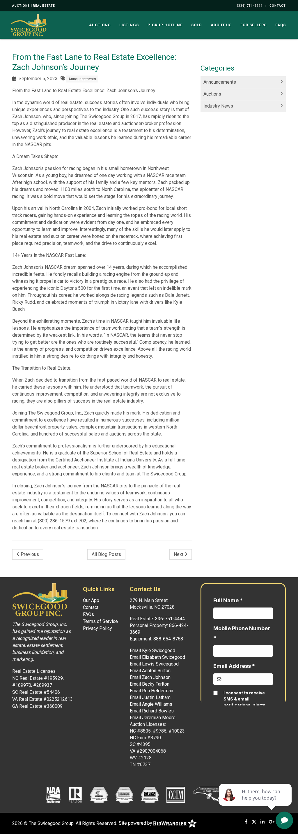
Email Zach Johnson (150, 677)
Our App (91, 600)
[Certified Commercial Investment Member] (175, 794)
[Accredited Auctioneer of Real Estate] (124, 794)
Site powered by (136, 823)
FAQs (280, 25)
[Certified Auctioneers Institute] (99, 794)
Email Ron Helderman (151, 690)
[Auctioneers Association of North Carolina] (210, 794)
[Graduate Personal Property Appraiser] (150, 794)
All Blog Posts (106, 554)
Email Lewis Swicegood (154, 664)
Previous (29, 554)
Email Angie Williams (151, 704)
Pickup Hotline (165, 25)
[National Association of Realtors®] (75, 794)
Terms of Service (100, 621)
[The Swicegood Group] (29, 25)
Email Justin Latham (150, 697)
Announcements (82, 79)
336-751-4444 (170, 618)
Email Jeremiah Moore (152, 717)
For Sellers (253, 25)
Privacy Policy (97, 628)
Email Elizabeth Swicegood (157, 657)
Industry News (218, 106)
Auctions (100, 25)
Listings (129, 25)
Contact (90, 607)
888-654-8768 (168, 639)
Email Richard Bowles (152, 711)
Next (179, 554)
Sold (196, 25)
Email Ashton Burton (150, 670)
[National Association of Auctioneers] (53, 794)
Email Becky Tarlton (149, 684)
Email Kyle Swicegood (152, 650)
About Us (221, 25)
